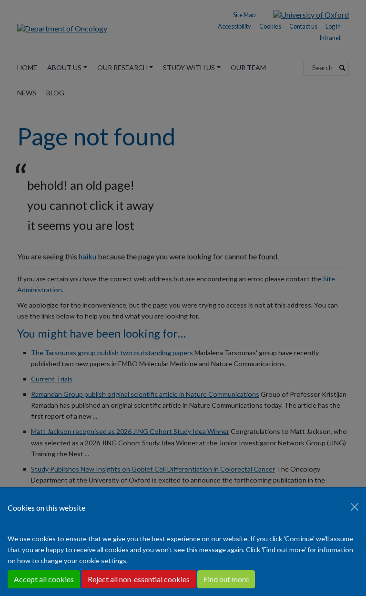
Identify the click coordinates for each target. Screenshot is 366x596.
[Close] (354, 506)
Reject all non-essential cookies (139, 579)
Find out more (226, 579)
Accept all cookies (44, 579)
